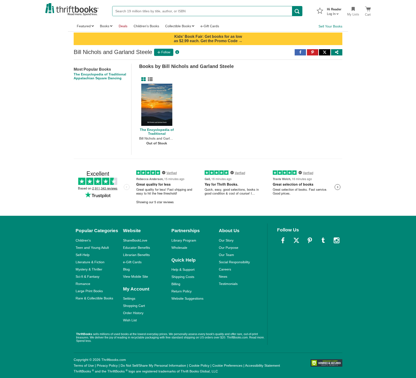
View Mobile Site (135, 276)
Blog (126, 269)
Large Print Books (89, 291)
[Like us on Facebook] (283, 240)
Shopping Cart (134, 306)
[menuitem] (334, 10)
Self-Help (83, 255)
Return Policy (181, 291)
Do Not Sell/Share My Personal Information (153, 365)
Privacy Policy (107, 365)
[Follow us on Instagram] (336, 240)
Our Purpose (228, 248)
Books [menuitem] (104, 26)
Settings (129, 298)
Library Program (183, 240)
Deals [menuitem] (123, 26)
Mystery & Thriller (89, 269)
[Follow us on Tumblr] (323, 240)
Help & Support (183, 269)
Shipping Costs (182, 277)
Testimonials (228, 284)
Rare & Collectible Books (94, 298)
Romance (83, 284)
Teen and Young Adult (92, 248)
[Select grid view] (142, 79)
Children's (83, 240)
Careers (225, 269)
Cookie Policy (199, 365)
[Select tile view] (149, 79)
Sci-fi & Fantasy (87, 276)
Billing (175, 284)
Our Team (226, 255)
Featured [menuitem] (84, 26)
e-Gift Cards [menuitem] (210, 26)
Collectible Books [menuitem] (178, 26)
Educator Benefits (136, 248)
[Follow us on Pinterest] (310, 240)
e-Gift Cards (132, 262)
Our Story (226, 240)
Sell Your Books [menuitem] (330, 26)
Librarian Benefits (136, 255)
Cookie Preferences (227, 365)
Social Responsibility (234, 262)
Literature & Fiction (90, 262)
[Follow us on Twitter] (296, 240)
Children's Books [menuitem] (146, 26)
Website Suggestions (187, 298)
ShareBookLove (135, 240)
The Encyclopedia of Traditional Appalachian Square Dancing (100, 76)
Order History (133, 313)
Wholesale (179, 248)
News (223, 276)
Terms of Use (84, 365)
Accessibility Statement (262, 365)
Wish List (130, 320)
